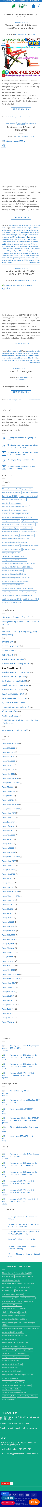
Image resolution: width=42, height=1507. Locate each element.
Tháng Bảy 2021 (8, 905)
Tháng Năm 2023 (8, 835)
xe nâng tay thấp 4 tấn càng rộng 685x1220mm (17, 567)
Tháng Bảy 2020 (8, 944)
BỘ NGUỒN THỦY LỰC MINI (13, 703)
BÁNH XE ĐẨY (7, 642)
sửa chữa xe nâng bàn (28, 524)
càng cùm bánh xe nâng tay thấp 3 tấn (14, 499)
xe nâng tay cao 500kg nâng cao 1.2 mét (27, 260)
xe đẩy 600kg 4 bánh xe (9, 592)
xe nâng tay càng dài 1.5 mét (11, 553)
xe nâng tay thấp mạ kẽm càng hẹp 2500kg (15, 577)
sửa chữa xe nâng (21, 1290)
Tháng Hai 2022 (8, 883)
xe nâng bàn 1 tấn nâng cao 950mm (13, 1315)
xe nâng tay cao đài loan (28, 235)
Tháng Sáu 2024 (8, 787)
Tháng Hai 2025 (8, 770)
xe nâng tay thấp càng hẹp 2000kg (13, 1382)
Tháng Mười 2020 (9, 931)
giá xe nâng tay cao (19, 258)
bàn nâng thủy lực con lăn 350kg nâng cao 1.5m (17, 489)
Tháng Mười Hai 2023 (10, 804)
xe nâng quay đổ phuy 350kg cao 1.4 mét (15, 1342)
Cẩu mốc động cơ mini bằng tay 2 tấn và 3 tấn (24, 1255)
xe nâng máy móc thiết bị (10, 535)
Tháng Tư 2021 (7, 913)
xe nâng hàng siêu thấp (30, 358)
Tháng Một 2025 (8, 774)
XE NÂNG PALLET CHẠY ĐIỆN (14, 677)
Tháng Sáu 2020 (8, 948)
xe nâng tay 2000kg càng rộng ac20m (14, 1346)
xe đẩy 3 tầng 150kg (8, 1396)
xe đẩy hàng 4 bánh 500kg (27, 592)
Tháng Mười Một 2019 (11, 979)
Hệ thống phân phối (22, 1499)
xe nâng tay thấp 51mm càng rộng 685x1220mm (17, 1374)
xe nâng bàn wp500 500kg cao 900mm (14, 1319)
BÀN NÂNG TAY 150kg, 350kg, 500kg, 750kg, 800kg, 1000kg (19, 633)
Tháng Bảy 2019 (8, 996)
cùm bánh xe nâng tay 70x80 (24, 1276)
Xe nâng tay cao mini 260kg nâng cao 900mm (22, 439)
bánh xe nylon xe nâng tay (30, 492)
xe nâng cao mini (25, 246)
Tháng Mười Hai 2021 (10, 891)
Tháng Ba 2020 (7, 961)
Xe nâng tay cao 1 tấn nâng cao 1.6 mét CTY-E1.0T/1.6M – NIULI (23, 446)
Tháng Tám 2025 (8, 752)
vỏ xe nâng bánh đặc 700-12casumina (14, 1308)
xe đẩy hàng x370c (8, 595)
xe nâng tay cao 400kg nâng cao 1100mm (15, 1357)
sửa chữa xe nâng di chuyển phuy (12, 1294)
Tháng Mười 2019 (9, 983)
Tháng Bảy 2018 (8, 1022)
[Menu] (3, 6)
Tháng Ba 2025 (7, 765)
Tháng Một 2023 (8, 852)
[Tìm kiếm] (33, 6)
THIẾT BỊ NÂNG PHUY (11, 646)
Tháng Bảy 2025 (8, 757)
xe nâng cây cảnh (7, 262)
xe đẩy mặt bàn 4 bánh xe (24, 595)
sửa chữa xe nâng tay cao (25, 1301)
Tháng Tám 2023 (8, 822)
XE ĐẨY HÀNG (7, 655)
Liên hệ (19, 1500)
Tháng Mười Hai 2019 (10, 974)
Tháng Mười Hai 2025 (10, 743)
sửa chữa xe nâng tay (8, 1301)
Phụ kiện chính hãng (10, 716)
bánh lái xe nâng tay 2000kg (11, 492)
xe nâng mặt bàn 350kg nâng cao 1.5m (14, 1335)
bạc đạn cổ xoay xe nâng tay (28, 496)
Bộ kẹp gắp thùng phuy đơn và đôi (21, 460)
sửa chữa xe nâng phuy (28, 1298)
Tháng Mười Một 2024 (11, 783)
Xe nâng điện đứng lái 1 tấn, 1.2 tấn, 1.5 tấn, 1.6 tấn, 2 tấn (20, 623)
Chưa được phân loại (21, 22)
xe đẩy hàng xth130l (8, 1399)
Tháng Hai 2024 (8, 800)
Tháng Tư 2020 (7, 957)
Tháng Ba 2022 (7, 878)
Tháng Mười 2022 (9, 861)
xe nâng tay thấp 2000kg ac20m (12, 570)
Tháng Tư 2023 (7, 839)
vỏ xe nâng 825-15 (27, 528)
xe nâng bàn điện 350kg (29, 531)
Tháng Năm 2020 (8, 952)
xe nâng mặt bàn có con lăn (10, 545)
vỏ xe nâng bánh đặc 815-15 (11, 531)
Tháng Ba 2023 (7, 844)
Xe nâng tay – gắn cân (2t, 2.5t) (14, 681)
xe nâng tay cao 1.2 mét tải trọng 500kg (21, 255)
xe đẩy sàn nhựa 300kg (30, 599)
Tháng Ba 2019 (7, 1013)
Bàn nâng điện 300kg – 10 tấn (13, 694)
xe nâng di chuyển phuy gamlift (12, 1328)
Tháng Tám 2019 (8, 992)
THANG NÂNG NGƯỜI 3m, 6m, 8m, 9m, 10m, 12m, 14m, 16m (20, 721)
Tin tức (34, 1499)
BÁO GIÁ (34, 1502)
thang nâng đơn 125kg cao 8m (12, 1305)
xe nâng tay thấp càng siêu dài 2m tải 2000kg (16, 1385)
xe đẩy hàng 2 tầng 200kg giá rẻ (27, 1396)
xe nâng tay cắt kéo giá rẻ (10, 1367)
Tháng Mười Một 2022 (11, 857)
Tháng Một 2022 (8, 887)
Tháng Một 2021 (8, 926)
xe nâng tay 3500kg (29, 549)
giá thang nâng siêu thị (9, 1287)
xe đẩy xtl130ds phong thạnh (11, 602)
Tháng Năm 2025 (8, 761)
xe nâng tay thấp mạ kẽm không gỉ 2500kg (15, 581)
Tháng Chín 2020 (8, 935)
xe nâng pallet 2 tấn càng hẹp (30, 545)
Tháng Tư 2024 (7, 796)
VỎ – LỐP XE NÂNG (10, 711)
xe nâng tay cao (11, 241)
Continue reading (21, 109)
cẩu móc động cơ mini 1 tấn (10, 1280)
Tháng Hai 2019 (8, 1018)
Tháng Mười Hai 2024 (10, 778)
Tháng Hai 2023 (8, 848)
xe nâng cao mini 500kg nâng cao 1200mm (25, 228)
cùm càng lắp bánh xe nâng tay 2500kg (14, 510)
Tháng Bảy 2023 (8, 826)
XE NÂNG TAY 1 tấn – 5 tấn (12, 690)
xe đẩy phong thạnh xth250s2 (11, 599)
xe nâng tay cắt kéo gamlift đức (12, 1364)
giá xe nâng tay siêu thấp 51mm (15, 353)
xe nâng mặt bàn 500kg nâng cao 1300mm (15, 538)
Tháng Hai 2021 (8, 922)
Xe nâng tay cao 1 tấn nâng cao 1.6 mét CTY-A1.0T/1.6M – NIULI (23, 453)
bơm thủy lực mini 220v (10, 496)
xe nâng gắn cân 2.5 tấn (31, 1328)
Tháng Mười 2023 (9, 813)
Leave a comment (34, 117)
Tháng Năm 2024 (8, 791)
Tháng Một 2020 (8, 970)
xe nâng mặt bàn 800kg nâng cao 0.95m (15, 542)
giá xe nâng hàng (23, 1287)
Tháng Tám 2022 (8, 870)
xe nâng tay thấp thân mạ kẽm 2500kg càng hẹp (17, 588)
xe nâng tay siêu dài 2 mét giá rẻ (12, 1371)
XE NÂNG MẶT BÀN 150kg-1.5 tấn (15, 664)
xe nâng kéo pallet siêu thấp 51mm (29, 360)
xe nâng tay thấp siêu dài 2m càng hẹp (14, 1392)
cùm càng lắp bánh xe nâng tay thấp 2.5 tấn (15, 513)
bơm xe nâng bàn (7, 1276)
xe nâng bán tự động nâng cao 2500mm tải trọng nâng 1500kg (19, 1324)
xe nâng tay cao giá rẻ (23, 241)
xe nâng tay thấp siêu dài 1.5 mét (12, 585)
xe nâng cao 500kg (29, 244)
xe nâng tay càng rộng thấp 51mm (13, 556)
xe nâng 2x (23, 1312)
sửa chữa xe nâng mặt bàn (10, 1298)
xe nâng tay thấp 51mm (17, 355)
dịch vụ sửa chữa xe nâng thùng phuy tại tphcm (17, 517)
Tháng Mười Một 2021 (11, 896)
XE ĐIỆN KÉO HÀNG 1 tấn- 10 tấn (15, 685)
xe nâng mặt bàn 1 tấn (27, 535)
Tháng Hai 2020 (8, 965)
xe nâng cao (32, 230)
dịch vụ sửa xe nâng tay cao (10, 524)
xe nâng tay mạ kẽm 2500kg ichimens (14, 560)
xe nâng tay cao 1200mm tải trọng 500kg (15, 230)
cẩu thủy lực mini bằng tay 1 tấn (12, 1283)
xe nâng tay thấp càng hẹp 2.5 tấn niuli (14, 574)
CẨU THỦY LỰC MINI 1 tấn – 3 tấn (15, 617)
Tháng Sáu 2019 (8, 1000)
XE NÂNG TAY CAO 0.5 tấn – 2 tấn (15, 672)
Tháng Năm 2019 (8, 1005)
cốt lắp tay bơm (29, 1283)
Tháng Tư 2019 (7, 1009)
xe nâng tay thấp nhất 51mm (11, 1389)
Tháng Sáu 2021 (8, 909)
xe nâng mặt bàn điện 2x (9, 1339)
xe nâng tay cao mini (16, 244)
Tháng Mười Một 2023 (11, 809)
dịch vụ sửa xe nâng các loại (10, 521)
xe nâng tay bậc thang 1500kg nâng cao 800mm (17, 1350)
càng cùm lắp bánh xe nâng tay (11, 503)
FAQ (24, 1500)
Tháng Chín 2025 (8, 748)
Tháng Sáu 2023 (8, 831)
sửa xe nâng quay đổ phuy (10, 528)
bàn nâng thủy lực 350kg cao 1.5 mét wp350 (16, 1273)
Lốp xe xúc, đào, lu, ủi (10, 651)
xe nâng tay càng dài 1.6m (10, 1360)
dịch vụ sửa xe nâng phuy (29, 521)
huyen (32, 34)
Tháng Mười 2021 (9, 900)
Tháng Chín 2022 (8, 865)
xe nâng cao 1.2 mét (17, 251)
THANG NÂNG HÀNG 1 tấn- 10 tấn (16, 707)
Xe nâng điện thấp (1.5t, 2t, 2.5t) (14, 698)
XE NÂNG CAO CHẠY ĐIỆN (13, 659)
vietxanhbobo (21, 379)
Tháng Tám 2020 (8, 939)
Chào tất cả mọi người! (21, 372)
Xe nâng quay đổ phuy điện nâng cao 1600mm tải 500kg (22, 467)
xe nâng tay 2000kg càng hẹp (11, 549)
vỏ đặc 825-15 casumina (10, 1312)
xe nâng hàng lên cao (27, 232)
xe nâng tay (29, 353)
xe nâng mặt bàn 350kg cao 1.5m (12, 1332)
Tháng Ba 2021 (7, 918)
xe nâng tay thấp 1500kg (10, 1378)
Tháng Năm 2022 (8, 874)
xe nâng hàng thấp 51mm (15, 358)
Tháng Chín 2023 (8, 817)
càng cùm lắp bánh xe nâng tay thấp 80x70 (15, 506)
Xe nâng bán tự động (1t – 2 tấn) (14, 730)
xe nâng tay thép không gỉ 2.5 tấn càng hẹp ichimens (18, 563)
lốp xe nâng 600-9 (8, 1290)
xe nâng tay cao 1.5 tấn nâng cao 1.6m (14, 1353)
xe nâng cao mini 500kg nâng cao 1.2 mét (21, 248)
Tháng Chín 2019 (8, 987)
